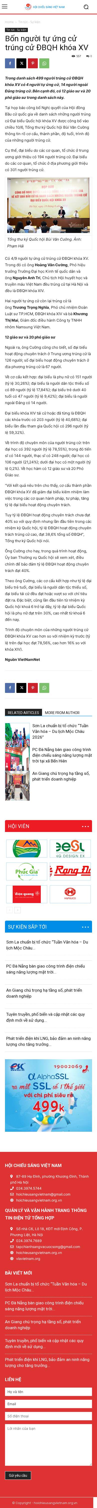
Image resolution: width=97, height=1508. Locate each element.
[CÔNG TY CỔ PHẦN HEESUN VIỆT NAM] (70, 848)
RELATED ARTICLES (23, 713)
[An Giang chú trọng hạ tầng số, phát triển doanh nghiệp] (17, 789)
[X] (21, 63)
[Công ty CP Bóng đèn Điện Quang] (26, 894)
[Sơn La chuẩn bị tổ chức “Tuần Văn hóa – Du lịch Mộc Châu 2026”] (17, 741)
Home (9, 22)
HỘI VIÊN (18, 826)
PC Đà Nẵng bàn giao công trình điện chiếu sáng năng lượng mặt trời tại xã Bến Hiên (62, 755)
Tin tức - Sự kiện (29, 22)
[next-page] (16, 797)
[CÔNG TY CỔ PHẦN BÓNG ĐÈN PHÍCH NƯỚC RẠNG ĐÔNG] (70, 871)
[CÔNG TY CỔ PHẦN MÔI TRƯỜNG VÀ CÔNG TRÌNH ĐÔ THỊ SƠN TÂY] (26, 848)
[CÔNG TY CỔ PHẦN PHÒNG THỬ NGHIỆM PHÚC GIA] (26, 871)
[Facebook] (10, 63)
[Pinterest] (33, 63)
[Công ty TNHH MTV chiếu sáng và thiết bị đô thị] (70, 894)
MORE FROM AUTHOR (62, 713)
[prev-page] (8, 797)
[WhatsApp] (44, 63)
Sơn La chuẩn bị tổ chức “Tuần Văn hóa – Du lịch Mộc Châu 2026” (60, 731)
